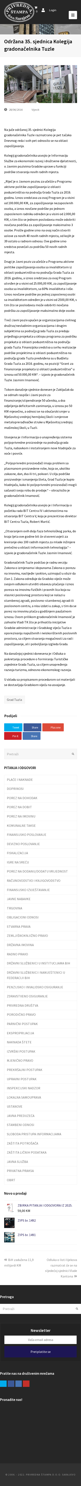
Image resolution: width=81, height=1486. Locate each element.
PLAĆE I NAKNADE (20, 780)
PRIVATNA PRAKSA (20, 1171)
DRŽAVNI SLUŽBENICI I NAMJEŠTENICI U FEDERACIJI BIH (36, 975)
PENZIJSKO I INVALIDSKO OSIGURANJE (35, 987)
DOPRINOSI (15, 789)
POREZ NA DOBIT (19, 807)
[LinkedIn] (18, 1383)
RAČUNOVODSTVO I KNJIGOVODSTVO (33, 880)
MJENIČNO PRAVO (20, 1060)
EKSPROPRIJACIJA (20, 1033)
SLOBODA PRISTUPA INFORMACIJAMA (34, 1134)
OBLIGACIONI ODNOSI (23, 917)
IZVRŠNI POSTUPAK (21, 1051)
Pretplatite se (41, 1352)
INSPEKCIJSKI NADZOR (23, 1088)
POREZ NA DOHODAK (22, 798)
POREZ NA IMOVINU (21, 816)
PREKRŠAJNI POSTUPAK (24, 1070)
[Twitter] (3, 1383)
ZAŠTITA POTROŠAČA (22, 1143)
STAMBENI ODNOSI (20, 1125)
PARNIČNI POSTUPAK (22, 1024)
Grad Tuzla (14, 700)
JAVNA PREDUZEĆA (20, 1116)
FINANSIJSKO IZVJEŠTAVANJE (28, 890)
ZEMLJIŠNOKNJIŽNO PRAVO (27, 936)
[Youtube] (26, 1383)
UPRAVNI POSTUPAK (22, 1079)
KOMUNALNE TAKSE (21, 825)
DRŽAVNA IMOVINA (20, 945)
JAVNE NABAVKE (19, 899)
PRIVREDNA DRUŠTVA (22, 1005)
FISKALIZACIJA (17, 853)
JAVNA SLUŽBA (17, 1162)
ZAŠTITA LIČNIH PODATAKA (27, 1152)
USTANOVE (14, 1106)
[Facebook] (11, 1383)
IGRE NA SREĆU (18, 862)
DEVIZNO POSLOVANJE (23, 844)
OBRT (11, 1180)
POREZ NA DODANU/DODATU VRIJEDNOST (37, 871)
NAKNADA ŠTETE (19, 1042)
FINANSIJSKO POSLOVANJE (26, 835)
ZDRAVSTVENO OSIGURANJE (27, 996)
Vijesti (35, 109)
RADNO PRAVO (17, 954)
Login (52, 10)
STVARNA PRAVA (19, 926)
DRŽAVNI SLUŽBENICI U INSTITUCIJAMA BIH (38, 963)
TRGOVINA (14, 908)
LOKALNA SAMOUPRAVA (24, 1097)
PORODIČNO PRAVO (21, 1014)
